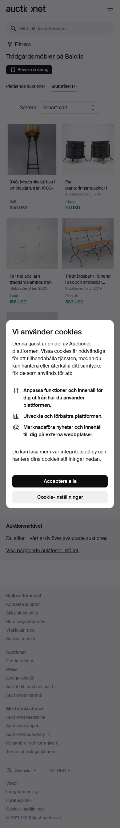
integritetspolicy (79, 452)
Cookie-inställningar (60, 497)
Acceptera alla (60, 481)
